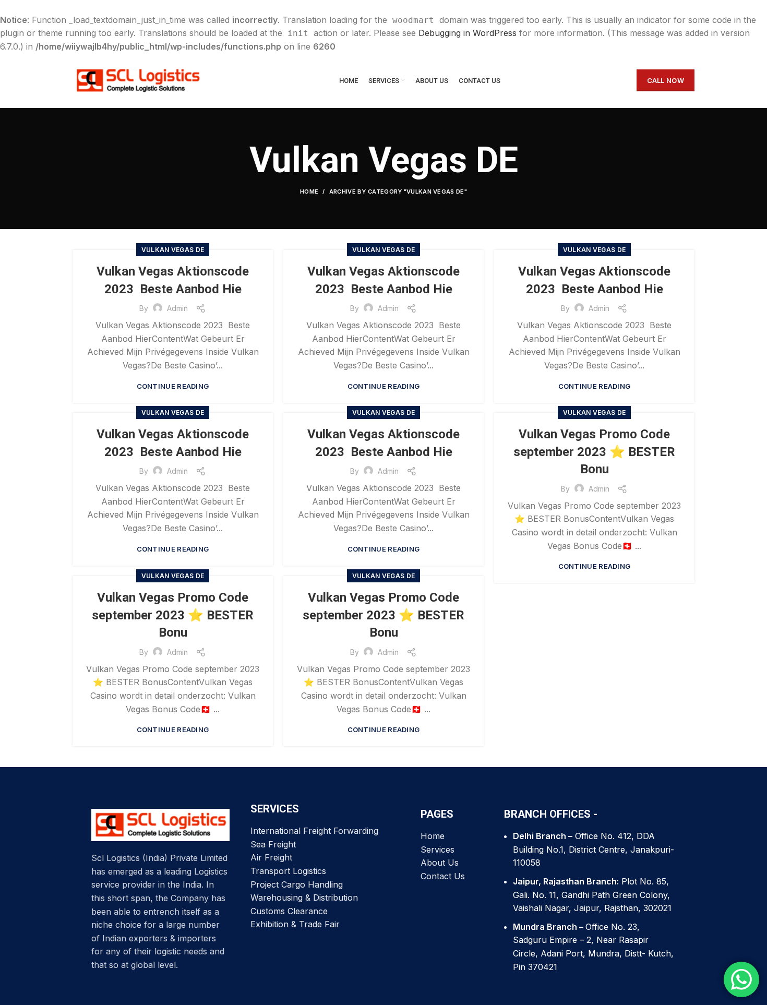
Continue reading (173, 386)
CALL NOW (665, 80)
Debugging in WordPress (467, 33)
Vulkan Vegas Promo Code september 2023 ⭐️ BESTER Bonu (594, 451)
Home (309, 191)
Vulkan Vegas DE (173, 250)
